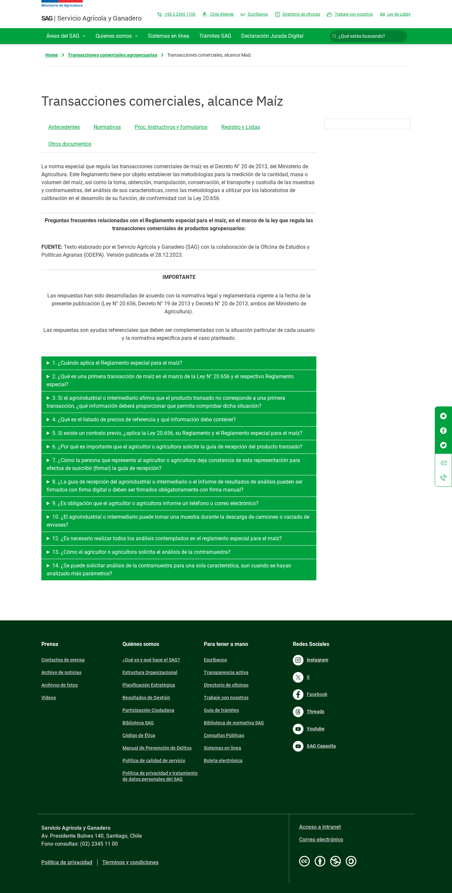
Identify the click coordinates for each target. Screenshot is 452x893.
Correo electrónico (321, 839)
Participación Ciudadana (148, 710)
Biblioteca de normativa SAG (234, 722)
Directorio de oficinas (301, 14)
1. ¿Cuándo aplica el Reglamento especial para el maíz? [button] (117, 363)
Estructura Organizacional (149, 672)
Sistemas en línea (222, 748)
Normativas (107, 127)
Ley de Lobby (398, 14)
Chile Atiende (221, 14)
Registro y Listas (240, 127)
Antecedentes (64, 127)
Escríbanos (257, 14)
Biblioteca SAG (138, 722)
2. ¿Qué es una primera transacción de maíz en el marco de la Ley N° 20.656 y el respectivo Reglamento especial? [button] (170, 380)
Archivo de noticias (61, 672)
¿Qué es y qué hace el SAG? (151, 659)
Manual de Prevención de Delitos (157, 748)
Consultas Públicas (224, 735)
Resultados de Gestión (146, 697)
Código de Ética (138, 735)
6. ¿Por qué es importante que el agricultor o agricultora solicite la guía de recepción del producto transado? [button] (177, 447)
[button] (66, 36)
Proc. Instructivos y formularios (171, 127)
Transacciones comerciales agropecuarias (112, 55)
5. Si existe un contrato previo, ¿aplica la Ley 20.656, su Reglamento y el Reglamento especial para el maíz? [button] (177, 433)
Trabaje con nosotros (353, 14)
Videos (48, 697)
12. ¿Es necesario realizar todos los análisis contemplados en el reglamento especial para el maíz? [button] (167, 538)
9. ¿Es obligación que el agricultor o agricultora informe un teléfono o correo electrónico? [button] (155, 503)
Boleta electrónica (223, 760)
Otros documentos (69, 144)
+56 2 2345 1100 (180, 14)
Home (51, 55)
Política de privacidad (66, 862)
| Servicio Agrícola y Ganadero (91, 18)
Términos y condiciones (130, 862)
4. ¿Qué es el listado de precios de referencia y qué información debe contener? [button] (144, 419)
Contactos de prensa (63, 659)
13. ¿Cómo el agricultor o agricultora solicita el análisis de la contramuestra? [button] (141, 552)
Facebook (317, 694)
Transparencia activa (226, 672)
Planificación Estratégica (148, 685)
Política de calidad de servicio (153, 760)
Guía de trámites (221, 710)
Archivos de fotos (59, 685)
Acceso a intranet (320, 827)
